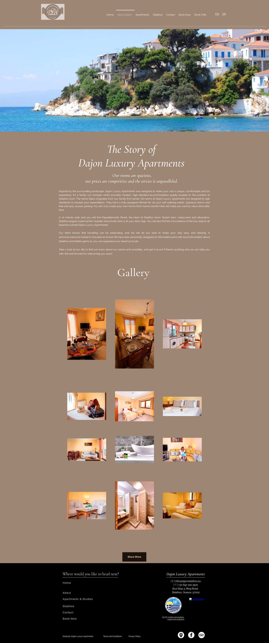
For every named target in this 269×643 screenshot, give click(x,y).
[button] (208, 14)
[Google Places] (181, 635)
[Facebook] (191, 635)
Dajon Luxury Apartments (185, 574)
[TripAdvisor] (201, 635)
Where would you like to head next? (91, 574)
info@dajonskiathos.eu (188, 581)
